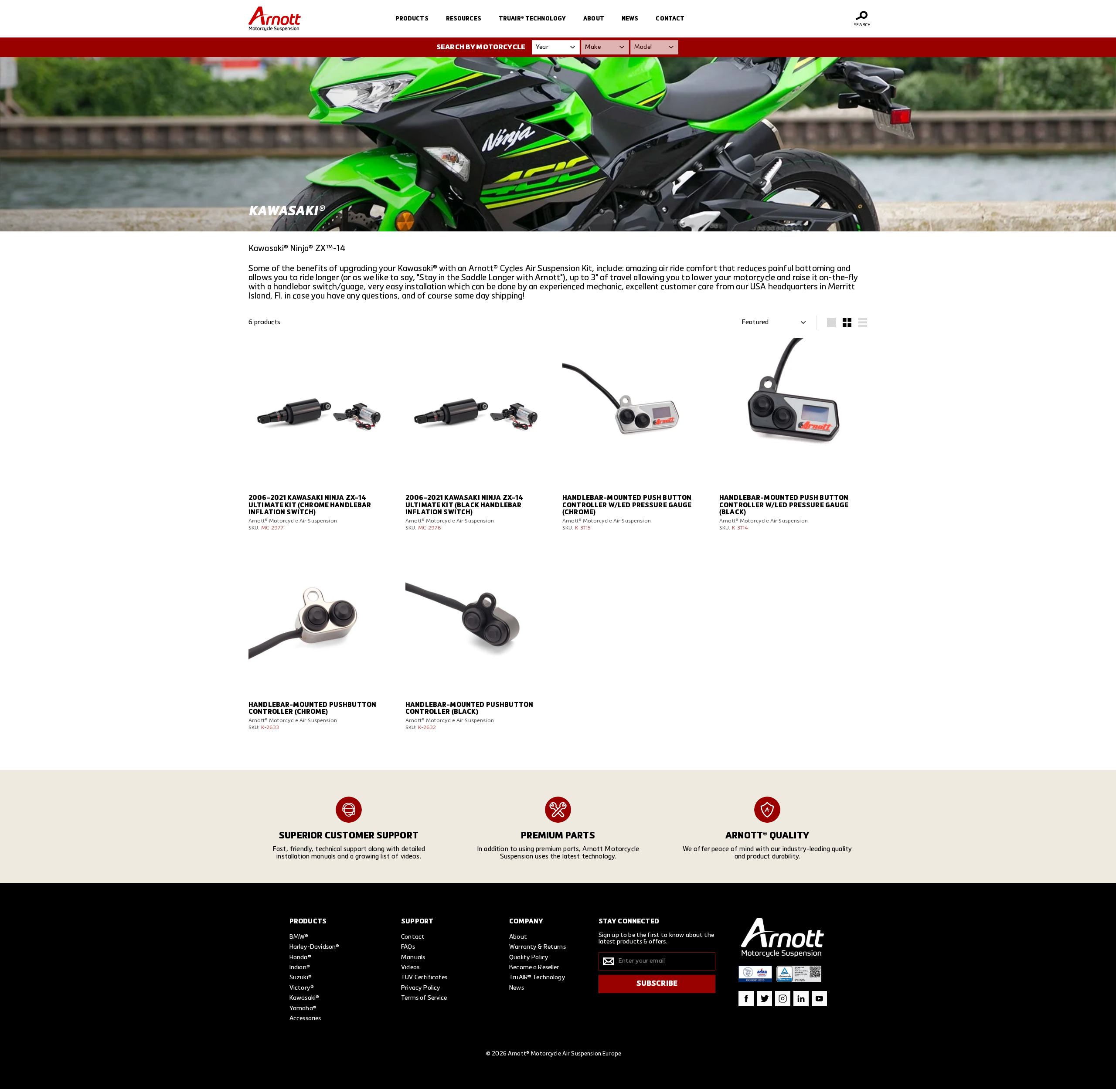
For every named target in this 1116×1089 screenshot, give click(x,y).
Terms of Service (424, 998)
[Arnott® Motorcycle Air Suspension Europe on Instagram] (782, 998)
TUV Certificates (424, 977)
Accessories (305, 1018)
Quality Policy (528, 957)
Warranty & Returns (537, 947)
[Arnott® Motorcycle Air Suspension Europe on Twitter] (764, 998)
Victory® (301, 988)
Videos (410, 967)
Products (412, 19)
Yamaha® (302, 1008)
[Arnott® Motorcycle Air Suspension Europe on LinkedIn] (801, 998)
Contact (670, 19)
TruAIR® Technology (532, 19)
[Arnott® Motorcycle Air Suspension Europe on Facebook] (746, 998)
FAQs (408, 947)
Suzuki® (300, 977)
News (630, 19)
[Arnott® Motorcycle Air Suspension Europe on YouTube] (819, 998)
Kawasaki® (304, 998)
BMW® (299, 937)
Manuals (413, 957)
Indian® (299, 967)
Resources (463, 19)
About (593, 19)
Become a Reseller (534, 967)
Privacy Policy (420, 988)
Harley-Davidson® (314, 947)
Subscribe (657, 983)
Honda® (300, 957)
